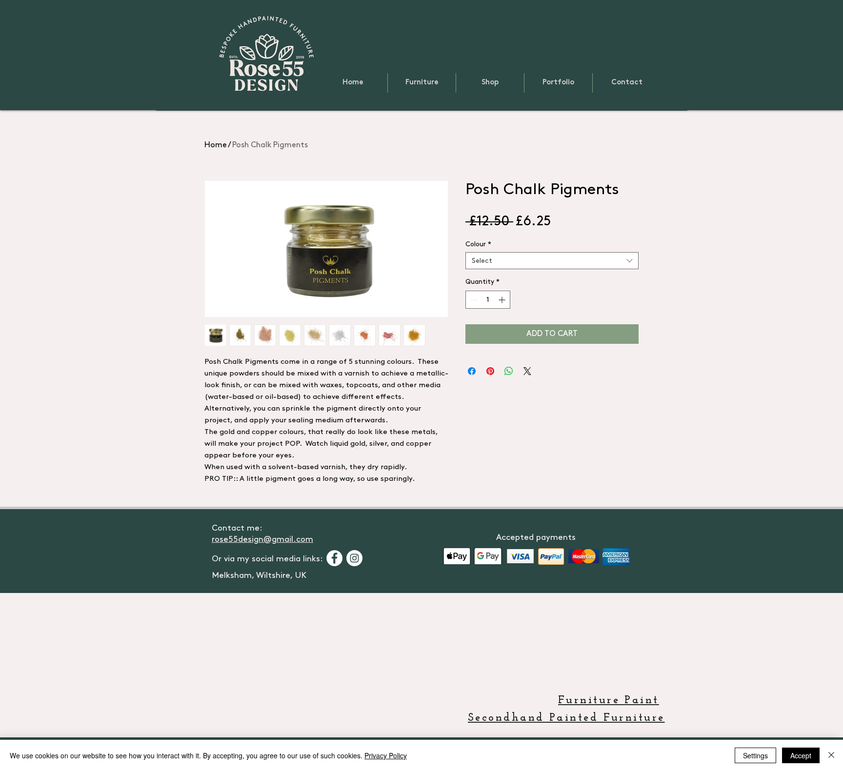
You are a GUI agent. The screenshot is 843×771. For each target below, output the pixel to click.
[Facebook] (334, 558)
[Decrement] (473, 299)
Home (215, 145)
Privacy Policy (385, 755)
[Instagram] (354, 558)
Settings (755, 755)
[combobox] (552, 260)
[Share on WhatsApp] (509, 371)
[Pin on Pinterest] (490, 371)
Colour (478, 244)
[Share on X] (527, 371)
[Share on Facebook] (472, 371)
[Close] (831, 755)
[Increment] (503, 299)
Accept (800, 755)
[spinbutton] (488, 299)
